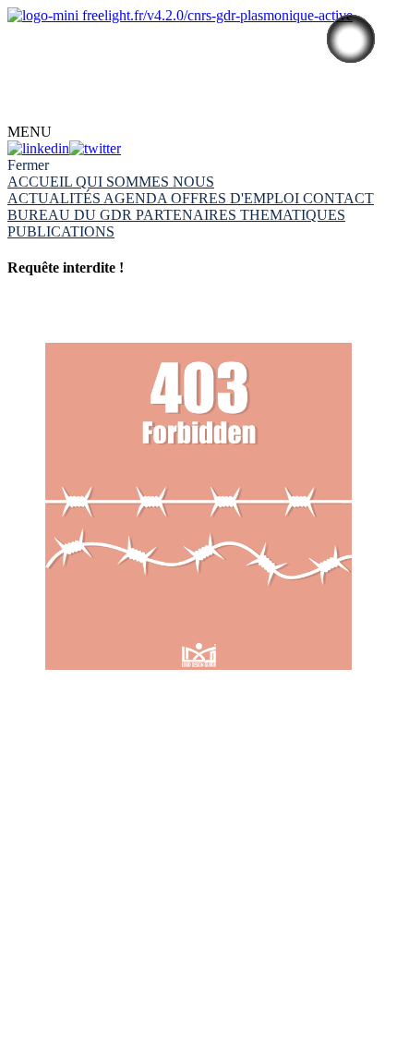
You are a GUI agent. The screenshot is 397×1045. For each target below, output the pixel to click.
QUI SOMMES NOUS (145, 181)
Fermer (28, 165)
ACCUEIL (41, 181)
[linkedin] (38, 148)
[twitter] (95, 148)
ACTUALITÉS (55, 198)
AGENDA (137, 198)
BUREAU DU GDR (71, 215)
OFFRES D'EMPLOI (237, 198)
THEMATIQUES (292, 215)
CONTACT (42, 22)
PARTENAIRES (188, 215)
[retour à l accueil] (198, 509)
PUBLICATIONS (60, 231)
